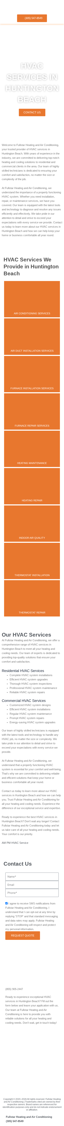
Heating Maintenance (32, 463)
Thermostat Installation (32, 575)
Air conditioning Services (32, 313)
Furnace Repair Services (32, 425)
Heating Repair (32, 500)
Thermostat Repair (32, 612)
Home (5, 133)
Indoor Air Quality (32, 537)
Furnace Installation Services (32, 388)
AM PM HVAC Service (15, 842)
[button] (57, 6)
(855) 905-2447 (14, 989)
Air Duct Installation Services (32, 350)
